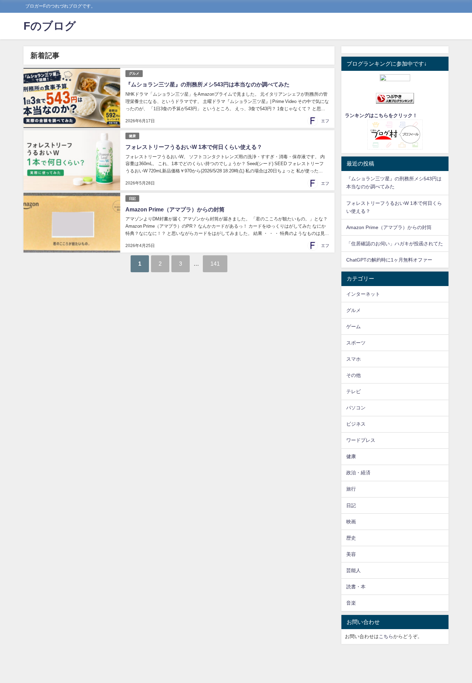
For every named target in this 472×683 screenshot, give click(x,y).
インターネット (363, 294)
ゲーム (353, 326)
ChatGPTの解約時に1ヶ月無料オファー (389, 259)
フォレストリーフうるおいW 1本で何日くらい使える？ (193, 147)
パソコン (356, 407)
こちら (386, 636)
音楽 (351, 602)
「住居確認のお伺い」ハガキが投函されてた (394, 243)
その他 (353, 375)
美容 (351, 554)
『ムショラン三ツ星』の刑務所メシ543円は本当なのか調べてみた (207, 84)
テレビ (353, 391)
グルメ (134, 73)
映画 (351, 521)
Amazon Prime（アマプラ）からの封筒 (175, 209)
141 (215, 263)
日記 (132, 198)
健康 (132, 135)
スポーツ (356, 342)
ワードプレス (360, 440)
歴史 (351, 537)
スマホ (353, 359)
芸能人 (353, 570)
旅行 (351, 488)
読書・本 (356, 586)
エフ (325, 121)
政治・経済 (358, 472)
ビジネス (356, 423)
